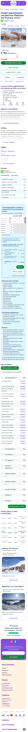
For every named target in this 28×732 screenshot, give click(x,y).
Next (24, 38)
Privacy (17, 711)
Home (2, 9)
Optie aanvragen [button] (13, 67)
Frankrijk (7, 9)
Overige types (19, 81)
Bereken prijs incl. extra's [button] (13, 72)
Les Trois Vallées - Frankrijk (8, 155)
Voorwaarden (5, 711)
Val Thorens (22, 9)
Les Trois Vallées (14, 9)
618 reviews (17, 635)
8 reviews (11, 21)
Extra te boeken (9, 81)
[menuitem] (3, 9)
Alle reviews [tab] (14, 175)
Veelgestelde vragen (7, 688)
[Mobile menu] (3, 3)
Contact (4, 668)
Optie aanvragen (18, 271)
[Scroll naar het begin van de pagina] (24, 729)
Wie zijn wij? (5, 670)
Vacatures (4, 672)
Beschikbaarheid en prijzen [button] (13, 63)
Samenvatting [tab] (5, 175)
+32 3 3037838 (6, 706)
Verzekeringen (6, 683)
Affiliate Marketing (6, 675)
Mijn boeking (5, 685)
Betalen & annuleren (7, 690)
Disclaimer (12, 711)
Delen (8, 77)
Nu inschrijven (13, 657)
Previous (2, 38)
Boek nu (20, 267)
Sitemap (23, 711)
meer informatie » (7, 348)
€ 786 (4, 53)
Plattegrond (11, 151)
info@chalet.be (6, 703)
